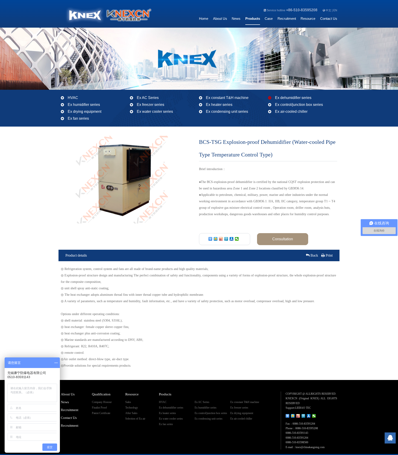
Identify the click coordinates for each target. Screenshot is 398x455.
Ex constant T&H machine (227, 98)
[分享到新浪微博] (221, 239)
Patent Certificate (101, 413)
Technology (131, 407)
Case (269, 18)
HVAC (73, 98)
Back (314, 255)
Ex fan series (78, 118)
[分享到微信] (237, 239)
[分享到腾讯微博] (226, 239)
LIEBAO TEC (303, 407)
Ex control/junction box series (299, 105)
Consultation (282, 239)
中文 (328, 10)
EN (335, 10)
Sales (128, 402)
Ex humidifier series (84, 105)
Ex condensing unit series (227, 111)
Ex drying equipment (84, 111)
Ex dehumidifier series (293, 98)
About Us (220, 18)
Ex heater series (219, 105)
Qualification (101, 394)
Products (252, 18)
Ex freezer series (150, 105)
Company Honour (102, 402)
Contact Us (328, 18)
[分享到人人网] (232, 239)
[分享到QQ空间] (216, 239)
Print (329, 255)
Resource (308, 18)
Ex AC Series (148, 98)
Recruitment (287, 18)
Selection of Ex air (135, 418)
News (236, 18)
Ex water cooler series (155, 111)
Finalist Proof (99, 407)
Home (203, 18)
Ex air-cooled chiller (291, 111)
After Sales (131, 413)
